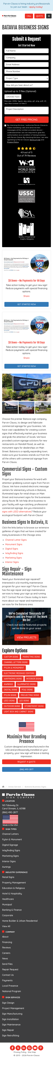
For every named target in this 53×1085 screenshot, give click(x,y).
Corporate (7, 915)
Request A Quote (26, 762)
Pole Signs (27, 689)
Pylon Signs (10, 695)
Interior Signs (12, 562)
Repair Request (10, 969)
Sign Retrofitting (10, 1035)
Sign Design (8, 1002)
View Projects (26, 637)
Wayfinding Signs (14, 553)
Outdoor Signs (12, 706)
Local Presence (10, 985)
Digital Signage (10, 844)
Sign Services (13, 997)
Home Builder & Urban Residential (20, 920)
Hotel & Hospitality (12, 893)
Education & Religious (13, 888)
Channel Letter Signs (16, 539)
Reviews (6, 947)
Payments (7, 980)
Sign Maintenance (11, 1024)
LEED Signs (9, 700)
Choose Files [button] (13, 96)
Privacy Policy (13, 142)
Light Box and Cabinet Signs (18, 711)
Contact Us (8, 975)
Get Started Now (26, 304)
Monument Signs (13, 544)
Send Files (7, 964)
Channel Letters (10, 834)
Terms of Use (35, 140)
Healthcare (8, 899)
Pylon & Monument (14, 667)
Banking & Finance (12, 909)
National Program (11, 991)
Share (26, 296)
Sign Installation (10, 1019)
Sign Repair (8, 1030)
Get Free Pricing (26, 119)
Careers (6, 953)
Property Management (14, 882)
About (5, 936)
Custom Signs (11, 657)
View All (6, 926)
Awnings (8, 684)
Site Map (32, 1052)
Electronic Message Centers (19, 673)
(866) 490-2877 (26, 769)
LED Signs (24, 700)
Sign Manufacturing (12, 1013)
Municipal (7, 904)
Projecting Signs (30, 695)
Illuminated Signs (27, 684)
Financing (7, 942)
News (5, 958)
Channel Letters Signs (16, 662)
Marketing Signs (13, 557)
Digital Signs (11, 548)
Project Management (13, 1008)
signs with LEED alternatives (17, 511)
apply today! (36, 6)
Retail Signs (8, 877)
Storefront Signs (34, 706)
